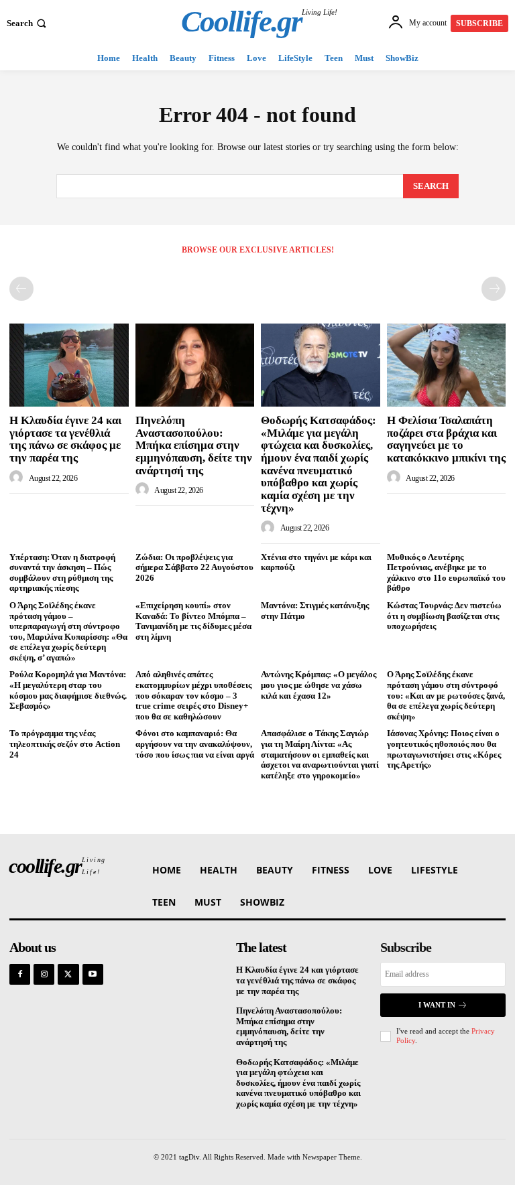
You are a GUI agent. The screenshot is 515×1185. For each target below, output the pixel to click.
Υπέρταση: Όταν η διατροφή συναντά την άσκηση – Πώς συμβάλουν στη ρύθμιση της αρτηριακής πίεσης (62, 573)
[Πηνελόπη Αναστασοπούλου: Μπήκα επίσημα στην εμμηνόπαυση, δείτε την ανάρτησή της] (195, 365)
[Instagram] (44, 974)
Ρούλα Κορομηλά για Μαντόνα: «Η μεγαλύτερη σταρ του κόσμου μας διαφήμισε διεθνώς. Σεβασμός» (68, 690)
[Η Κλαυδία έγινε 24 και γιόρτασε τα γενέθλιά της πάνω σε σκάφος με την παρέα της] (69, 365)
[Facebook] (19, 974)
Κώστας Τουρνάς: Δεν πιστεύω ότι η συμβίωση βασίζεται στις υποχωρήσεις (444, 615)
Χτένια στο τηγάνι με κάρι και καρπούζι (316, 562)
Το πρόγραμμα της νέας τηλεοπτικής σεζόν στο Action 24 (64, 743)
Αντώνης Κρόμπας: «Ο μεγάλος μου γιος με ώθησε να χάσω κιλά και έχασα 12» (318, 684)
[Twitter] (68, 974)
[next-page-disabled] (493, 289)
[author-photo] (18, 477)
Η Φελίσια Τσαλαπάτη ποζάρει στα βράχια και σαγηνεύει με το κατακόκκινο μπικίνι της (446, 439)
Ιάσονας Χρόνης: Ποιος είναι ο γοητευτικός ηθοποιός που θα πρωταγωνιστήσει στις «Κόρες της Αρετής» (444, 749)
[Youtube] (92, 974)
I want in (436, 1005)
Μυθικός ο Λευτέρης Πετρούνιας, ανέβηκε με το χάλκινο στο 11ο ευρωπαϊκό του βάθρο (446, 573)
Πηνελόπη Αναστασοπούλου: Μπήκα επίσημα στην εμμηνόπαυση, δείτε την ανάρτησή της (193, 445)
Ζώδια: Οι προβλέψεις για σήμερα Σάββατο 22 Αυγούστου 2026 (194, 567)
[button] (28, 23)
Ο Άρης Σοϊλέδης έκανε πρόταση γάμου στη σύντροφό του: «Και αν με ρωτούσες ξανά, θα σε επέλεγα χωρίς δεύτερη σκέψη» (446, 695)
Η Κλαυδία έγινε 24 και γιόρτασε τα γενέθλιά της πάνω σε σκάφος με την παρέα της (65, 439)
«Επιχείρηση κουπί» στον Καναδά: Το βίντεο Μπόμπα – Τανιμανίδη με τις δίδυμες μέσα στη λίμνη (193, 621)
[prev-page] (21, 289)
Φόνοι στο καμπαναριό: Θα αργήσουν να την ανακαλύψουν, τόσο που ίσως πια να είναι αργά (194, 743)
